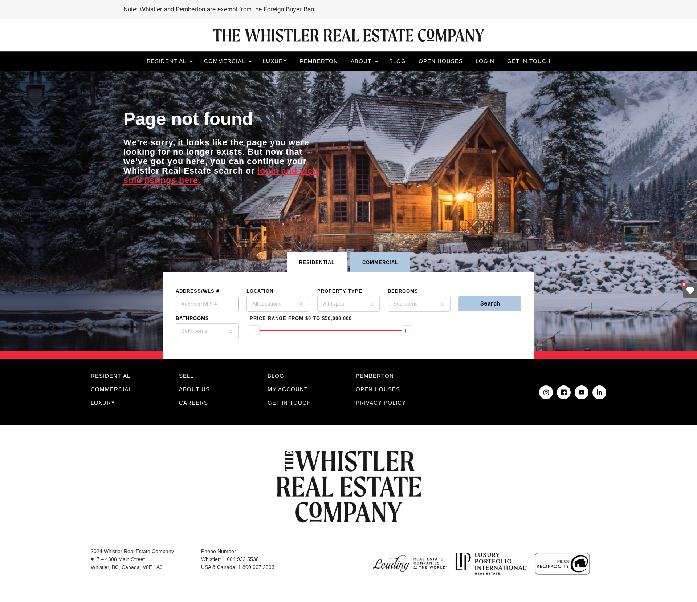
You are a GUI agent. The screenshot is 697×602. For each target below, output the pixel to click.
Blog (397, 61)
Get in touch (529, 61)
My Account (288, 389)
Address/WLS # (197, 291)
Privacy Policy (381, 403)
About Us (194, 389)
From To (301, 318)
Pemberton (319, 61)
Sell (186, 376)
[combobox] (277, 304)
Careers (193, 403)
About (361, 61)
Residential (166, 61)
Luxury (275, 61)
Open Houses (441, 61)
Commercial (224, 61)
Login (485, 61)
